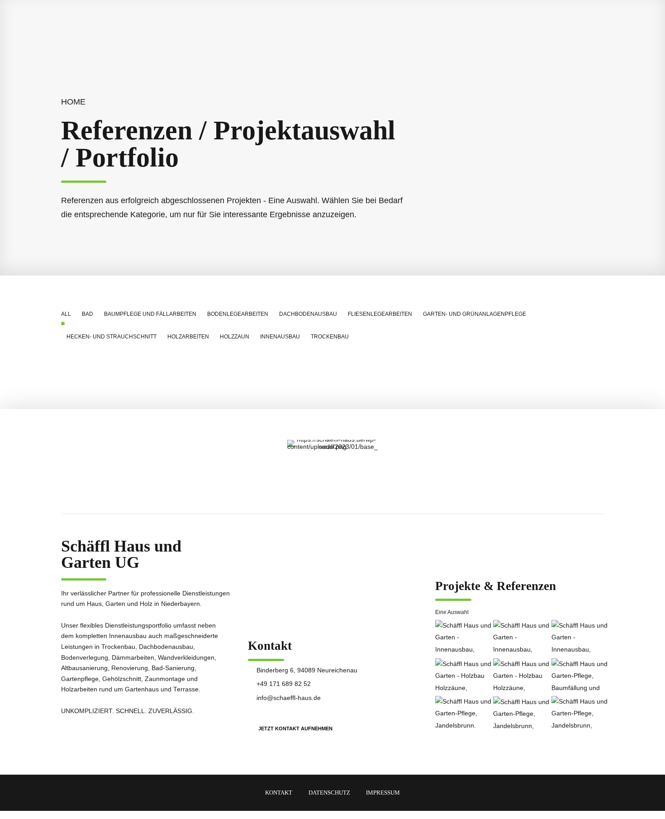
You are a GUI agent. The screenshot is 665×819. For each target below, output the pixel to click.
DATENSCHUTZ (329, 793)
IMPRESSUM (383, 793)
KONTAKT (278, 793)
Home (73, 101)
